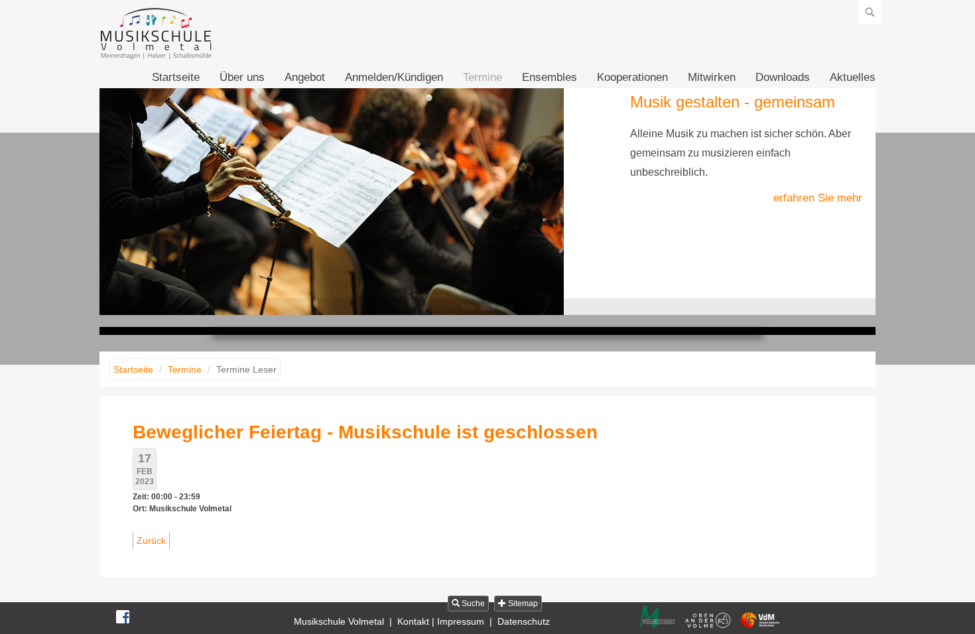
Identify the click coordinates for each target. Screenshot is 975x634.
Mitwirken (712, 77)
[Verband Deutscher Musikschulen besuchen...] (760, 620)
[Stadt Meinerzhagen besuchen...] (657, 617)
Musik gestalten (487, 307)
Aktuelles (853, 77)
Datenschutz (523, 621)
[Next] (850, 199)
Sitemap (522, 603)
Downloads (782, 77)
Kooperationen (632, 77)
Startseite (176, 77)
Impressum (460, 621)
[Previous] (125, 199)
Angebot (305, 77)
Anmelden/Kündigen (394, 77)
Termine (482, 77)
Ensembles (549, 77)
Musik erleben (469, 307)
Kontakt (413, 621)
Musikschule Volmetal (339, 621)
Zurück (151, 540)
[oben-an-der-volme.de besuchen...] (707, 620)
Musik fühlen (506, 307)
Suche (472, 603)
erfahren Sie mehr (817, 198)
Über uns (242, 77)
